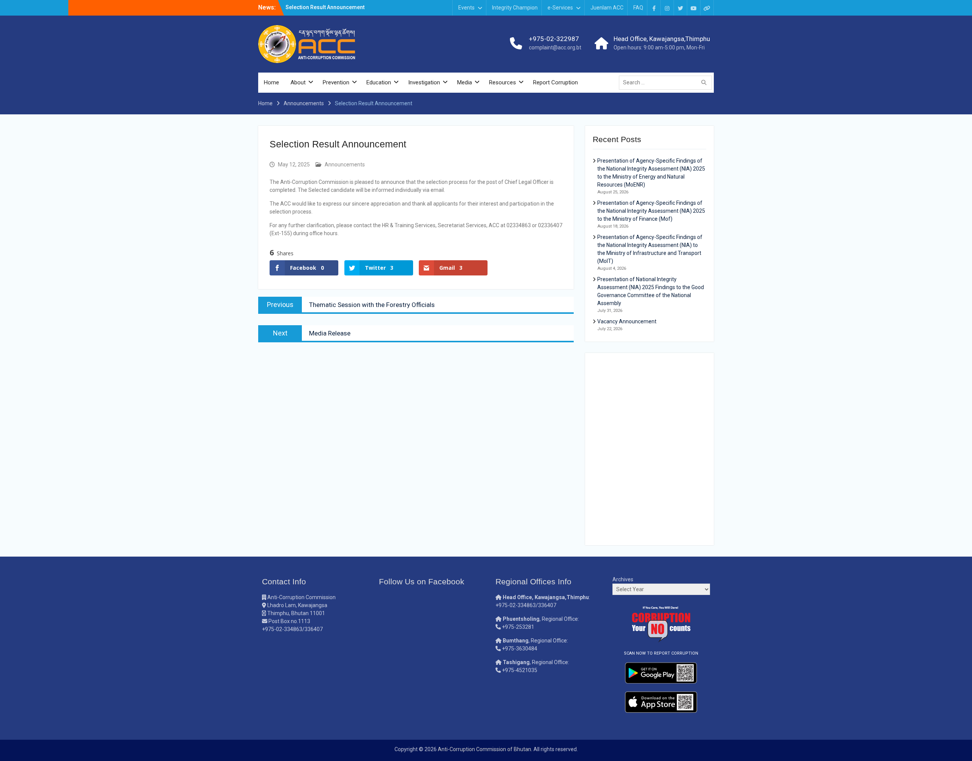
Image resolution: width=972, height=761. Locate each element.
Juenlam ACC (606, 8)
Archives (622, 579)
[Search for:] (667, 82)
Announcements (345, 164)
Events (466, 8)
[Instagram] (667, 8)
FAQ (638, 8)
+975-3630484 (519, 649)
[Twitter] (680, 8)
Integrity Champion (515, 8)
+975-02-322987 (554, 39)
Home (271, 82)
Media (464, 82)
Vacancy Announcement (626, 321)
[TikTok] (707, 8)
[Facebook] (654, 8)
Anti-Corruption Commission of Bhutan (484, 749)
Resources (502, 82)
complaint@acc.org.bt (555, 47)
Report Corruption (555, 82)
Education (378, 82)
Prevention (336, 82)
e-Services (560, 8)
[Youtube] (693, 8)
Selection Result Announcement (325, 7)
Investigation (424, 82)
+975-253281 (518, 627)
